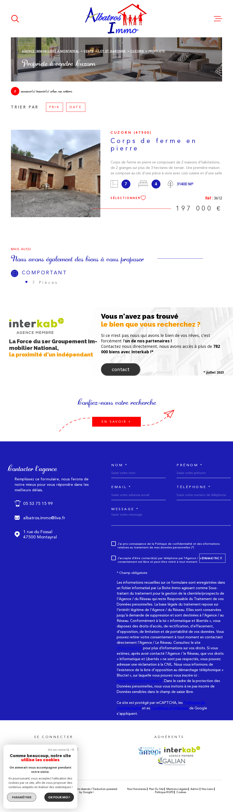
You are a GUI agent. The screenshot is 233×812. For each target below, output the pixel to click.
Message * (125, 509)
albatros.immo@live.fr (44, 517)
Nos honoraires (136, 789)
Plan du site (156, 789)
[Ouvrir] (15, 19)
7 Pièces (45, 282)
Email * (121, 487)
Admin (194, 789)
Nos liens (207, 789)
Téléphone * (194, 487)
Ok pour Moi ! (59, 797)
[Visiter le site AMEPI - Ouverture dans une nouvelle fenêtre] (149, 751)
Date (76, 107)
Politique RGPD (164, 792)
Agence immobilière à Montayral (50, 51)
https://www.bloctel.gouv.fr (139, 681)
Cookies (181, 792)
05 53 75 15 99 (38, 503)
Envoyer (212, 558)
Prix (54, 107)
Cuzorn (137, 51)
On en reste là (58, 749)
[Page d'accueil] (116, 18)
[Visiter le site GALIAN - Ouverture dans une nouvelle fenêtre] (171, 761)
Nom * (119, 465)
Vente (89, 51)
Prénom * (190, 465)
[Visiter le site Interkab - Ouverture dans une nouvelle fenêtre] (182, 751)
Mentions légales (177, 789)
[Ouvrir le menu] (218, 19)
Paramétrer (21, 797)
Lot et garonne (112, 51)
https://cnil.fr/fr (129, 648)
